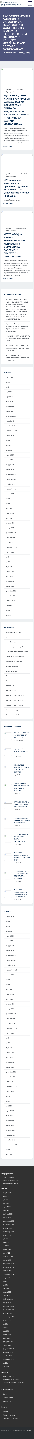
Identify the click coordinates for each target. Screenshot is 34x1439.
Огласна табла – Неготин (14, 700)
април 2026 (10, 397)
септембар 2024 (11, 489)
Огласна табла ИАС (12, 715)
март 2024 (9, 518)
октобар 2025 (10, 426)
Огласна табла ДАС (12, 710)
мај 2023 (9, 567)
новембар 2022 (11, 596)
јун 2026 (8, 387)
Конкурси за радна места (15, 656)
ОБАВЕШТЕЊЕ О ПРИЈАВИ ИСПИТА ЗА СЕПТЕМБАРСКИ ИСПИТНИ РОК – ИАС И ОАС (18, 338)
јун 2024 (8, 503)
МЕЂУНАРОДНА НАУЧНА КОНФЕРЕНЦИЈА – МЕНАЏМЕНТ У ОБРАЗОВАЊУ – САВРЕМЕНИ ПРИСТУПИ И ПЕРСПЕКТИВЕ (14, 245)
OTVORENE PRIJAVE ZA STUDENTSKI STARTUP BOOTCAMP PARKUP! (21, 804)
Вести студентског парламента (17, 652)
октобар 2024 (10, 484)
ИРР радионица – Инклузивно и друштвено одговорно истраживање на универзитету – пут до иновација (16, 187)
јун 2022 (8, 610)
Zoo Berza (18, 1432)
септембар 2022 (11, 605)
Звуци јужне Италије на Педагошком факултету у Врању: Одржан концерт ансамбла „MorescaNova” (17, 327)
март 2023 (9, 576)
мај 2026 (9, 392)
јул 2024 (8, 499)
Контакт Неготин (9, 1415)
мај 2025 (9, 450)
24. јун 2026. (17, 844)
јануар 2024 (10, 528)
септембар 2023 (11, 547)
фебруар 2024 (10, 523)
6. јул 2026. (17, 825)
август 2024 (10, 494)
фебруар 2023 (10, 581)
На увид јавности (12, 666)
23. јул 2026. (17, 756)
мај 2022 (9, 615)
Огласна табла (11, 690)
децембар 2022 (11, 591)
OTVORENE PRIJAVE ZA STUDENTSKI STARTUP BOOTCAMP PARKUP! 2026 (17, 358)
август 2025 (10, 435)
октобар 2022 (10, 601)
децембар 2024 (11, 474)
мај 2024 (9, 508)
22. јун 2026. (17, 862)
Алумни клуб (7, 1401)
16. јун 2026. (17, 899)
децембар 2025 (11, 416)
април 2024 (10, 513)
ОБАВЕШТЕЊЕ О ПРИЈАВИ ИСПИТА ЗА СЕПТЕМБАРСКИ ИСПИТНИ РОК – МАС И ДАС (18, 348)
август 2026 (10, 377)
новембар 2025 (11, 421)
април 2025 (10, 455)
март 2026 (9, 401)
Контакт (5, 1411)
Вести (8, 637)
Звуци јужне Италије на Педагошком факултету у (21, 751)
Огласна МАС (10, 686)
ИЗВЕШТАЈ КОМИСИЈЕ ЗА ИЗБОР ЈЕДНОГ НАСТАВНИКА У (22, 735)
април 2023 (10, 571)
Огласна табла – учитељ (14, 705)
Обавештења (10, 681)
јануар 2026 (10, 411)
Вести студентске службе (15, 647)
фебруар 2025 (10, 465)
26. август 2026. (18, 740)
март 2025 (9, 460)
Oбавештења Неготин (13, 632)
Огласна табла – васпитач (15, 695)
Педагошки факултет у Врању (21, 1430)
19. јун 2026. (17, 881)
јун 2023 (8, 562)
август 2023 (10, 552)
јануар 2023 (10, 586)
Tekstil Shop (11, 1432)
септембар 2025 (11, 431)
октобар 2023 (10, 542)
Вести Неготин (11, 642)
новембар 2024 (11, 479)
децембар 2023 (11, 533)
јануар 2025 (10, 469)
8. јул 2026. (17, 775)
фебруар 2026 (10, 406)
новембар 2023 (11, 537)
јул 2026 (8, 382)
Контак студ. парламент (11, 1418)
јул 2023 (8, 557)
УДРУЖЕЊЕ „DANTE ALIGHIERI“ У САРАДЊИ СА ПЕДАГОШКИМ (22, 820)
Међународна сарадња (14, 661)
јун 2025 (8, 445)
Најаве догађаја (11, 92)
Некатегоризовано (12, 676)
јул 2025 (8, 440)
